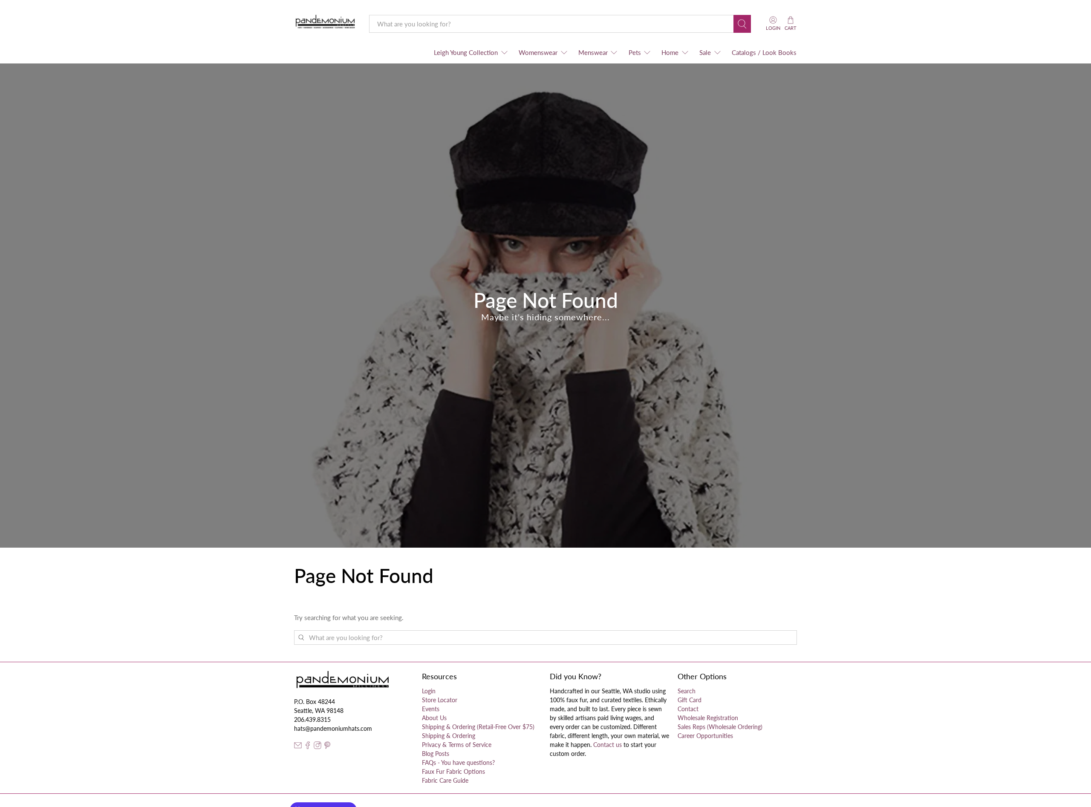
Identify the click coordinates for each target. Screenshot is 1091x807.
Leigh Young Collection (466, 52)
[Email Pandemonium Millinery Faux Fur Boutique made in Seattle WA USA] (298, 746)
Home (669, 52)
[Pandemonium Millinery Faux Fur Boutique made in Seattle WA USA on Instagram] (317, 746)
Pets (635, 52)
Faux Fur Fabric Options (453, 771)
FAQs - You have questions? (458, 762)
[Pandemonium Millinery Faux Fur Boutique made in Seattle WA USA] (325, 23)
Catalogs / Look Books (764, 52)
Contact (688, 708)
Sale (705, 52)
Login (429, 691)
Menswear (593, 52)
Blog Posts (435, 753)
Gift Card (689, 700)
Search (687, 691)
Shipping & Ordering (448, 735)
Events (430, 708)
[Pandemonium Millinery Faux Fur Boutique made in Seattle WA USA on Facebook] (308, 746)
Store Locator (439, 700)
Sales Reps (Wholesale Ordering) (720, 726)
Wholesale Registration (708, 717)
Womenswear (538, 52)
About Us (434, 717)
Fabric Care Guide (445, 780)
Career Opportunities (705, 735)
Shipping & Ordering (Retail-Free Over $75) (478, 726)
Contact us (607, 744)
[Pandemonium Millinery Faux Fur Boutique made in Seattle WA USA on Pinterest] (327, 746)
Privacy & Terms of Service (456, 744)
